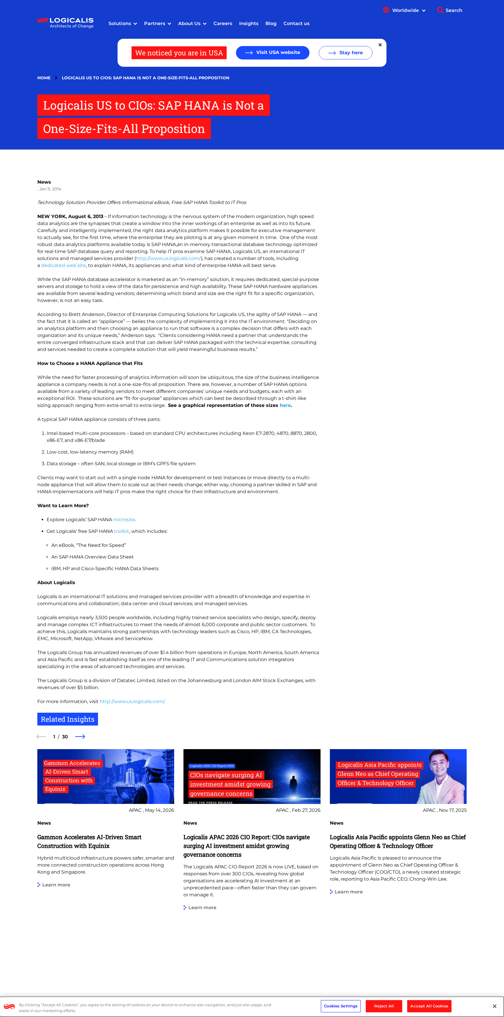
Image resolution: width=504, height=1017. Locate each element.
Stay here (350, 52)
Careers (223, 23)
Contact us (296, 23)
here (285, 405)
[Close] (494, 1006)
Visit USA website (277, 52)
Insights (248, 23)
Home (43, 77)
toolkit (121, 531)
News (44, 182)
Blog (270, 23)
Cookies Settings (341, 1006)
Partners (154, 23)
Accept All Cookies (429, 1006)
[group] (106, 864)
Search (454, 10)
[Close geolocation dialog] (380, 45)
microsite (124, 519)
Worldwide (406, 10)
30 (65, 737)
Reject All (384, 1006)
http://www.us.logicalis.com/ (168, 258)
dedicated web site (63, 265)
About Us (189, 23)
